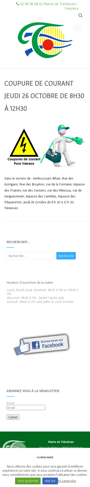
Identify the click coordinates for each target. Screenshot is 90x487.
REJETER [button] (50, 481)
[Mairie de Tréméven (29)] (45, 66)
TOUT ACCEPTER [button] (28, 481)
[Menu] (77, 28)
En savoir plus (67, 481)
